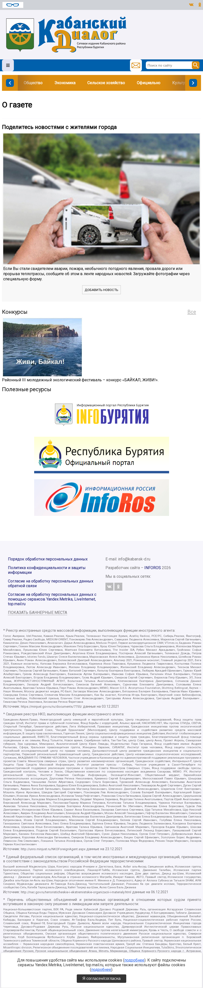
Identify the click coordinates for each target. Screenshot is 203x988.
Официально (148, 82)
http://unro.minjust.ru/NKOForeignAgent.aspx (53, 849)
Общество (33, 82)
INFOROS (152, 567)
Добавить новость (101, 290)
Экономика (65, 82)
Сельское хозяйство (106, 82)
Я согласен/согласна (101, 978)
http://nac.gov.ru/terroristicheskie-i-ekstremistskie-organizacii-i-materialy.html (76, 892)
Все (191, 312)
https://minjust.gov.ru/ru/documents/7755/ (51, 706)
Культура (180, 82)
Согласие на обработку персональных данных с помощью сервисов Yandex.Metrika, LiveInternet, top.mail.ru (52, 599)
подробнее (134, 960)
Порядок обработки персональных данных (48, 559)
